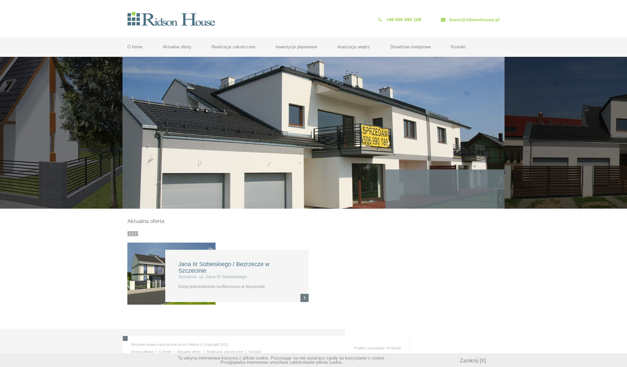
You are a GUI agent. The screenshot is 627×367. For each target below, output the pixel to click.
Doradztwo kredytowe (410, 46)
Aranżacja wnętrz (353, 46)
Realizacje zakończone (233, 46)
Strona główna (142, 351)
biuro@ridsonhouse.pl (474, 19)
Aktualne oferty (177, 46)
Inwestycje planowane (296, 46)
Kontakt (458, 46)
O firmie (134, 46)
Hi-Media (394, 348)
